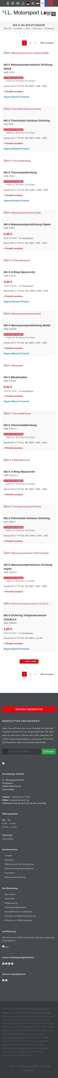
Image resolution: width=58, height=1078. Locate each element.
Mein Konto (10, 894)
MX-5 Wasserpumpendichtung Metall (27, 325)
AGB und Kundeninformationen (19, 868)
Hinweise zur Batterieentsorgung (20, 916)
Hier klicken (7, 838)
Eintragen (49, 751)
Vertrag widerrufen (29, 709)
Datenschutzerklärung (19, 739)
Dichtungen (49, 29)
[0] (43, 14)
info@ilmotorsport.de (19, 800)
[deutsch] (28, 3)
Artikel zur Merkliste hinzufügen (20, 81)
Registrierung (11, 903)
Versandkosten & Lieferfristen (18, 911)
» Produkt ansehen (13, 91)
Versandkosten (27, 238)
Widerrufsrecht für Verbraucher (19, 864)
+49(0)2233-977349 (20, 797)
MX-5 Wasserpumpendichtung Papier (27, 224)
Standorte (9, 860)
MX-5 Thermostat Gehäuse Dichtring (27, 120)
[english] (32, 3)
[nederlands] (37, 3)
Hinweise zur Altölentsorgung (18, 920)
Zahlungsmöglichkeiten (15, 907)
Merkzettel (9, 898)
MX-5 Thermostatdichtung (20, 172)
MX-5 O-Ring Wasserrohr (19, 272)
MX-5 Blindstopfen (15, 377)
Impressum (36, 739)
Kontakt (8, 855)
